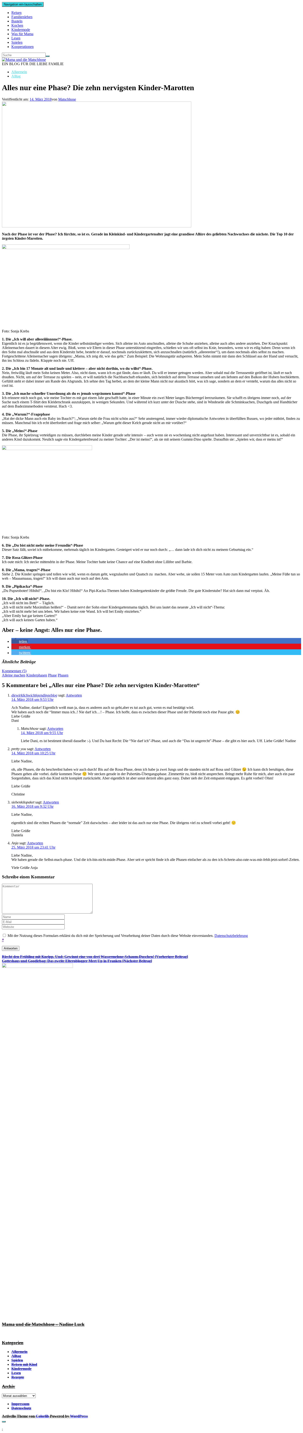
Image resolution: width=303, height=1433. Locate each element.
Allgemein (19, 72)
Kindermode (20, 30)
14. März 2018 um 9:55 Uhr (42, 733)
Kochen (17, 25)
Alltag (16, 76)
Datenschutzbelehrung (231, 936)
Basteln (16, 21)
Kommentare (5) (14, 671)
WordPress (79, 1416)
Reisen (16, 13)
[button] (19, 641)
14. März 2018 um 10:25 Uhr (33, 753)
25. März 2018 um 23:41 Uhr (33, 847)
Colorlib (42, 1416)
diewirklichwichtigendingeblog (34, 695)
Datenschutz (21, 1408)
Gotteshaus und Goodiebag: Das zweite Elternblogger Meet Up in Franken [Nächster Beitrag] (77, 961)
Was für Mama (22, 34)
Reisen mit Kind (24, 1364)
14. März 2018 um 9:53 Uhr (32, 699)
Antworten (74, 695)
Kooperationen (22, 47)
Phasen (63, 675)
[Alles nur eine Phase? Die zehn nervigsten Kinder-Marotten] (96, 226)
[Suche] (47, 56)
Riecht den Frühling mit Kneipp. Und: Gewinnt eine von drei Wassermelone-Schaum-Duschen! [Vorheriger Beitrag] (95, 957)
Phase (52, 675)
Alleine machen (13, 675)
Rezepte (17, 1377)
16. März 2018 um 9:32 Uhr (32, 806)
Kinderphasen (36, 675)
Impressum (20, 1404)
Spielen (16, 42)
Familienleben (21, 17)
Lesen (15, 38)
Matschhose (67, 99)
